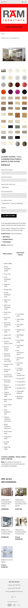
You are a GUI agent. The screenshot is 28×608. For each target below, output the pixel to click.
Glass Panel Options (6, 177)
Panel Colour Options (7, 170)
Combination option (6, 200)
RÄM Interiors (14, 601)
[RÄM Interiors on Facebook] (12, 597)
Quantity (3, 207)
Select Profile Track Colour (8, 184)
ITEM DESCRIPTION (6, 191)
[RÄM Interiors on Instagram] (15, 597)
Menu (5, 2)
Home (2, 33)
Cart (25, 2)
